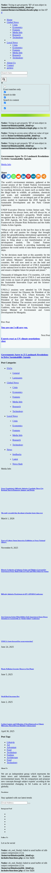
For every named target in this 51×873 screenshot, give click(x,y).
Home (9, 20)
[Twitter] (8, 176)
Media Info (17, 32)
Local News (12, 42)
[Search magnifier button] (4, 79)
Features (16, 30)
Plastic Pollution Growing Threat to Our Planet (17, 669)
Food (9, 750)
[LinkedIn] (23, 176)
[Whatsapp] (13, 176)
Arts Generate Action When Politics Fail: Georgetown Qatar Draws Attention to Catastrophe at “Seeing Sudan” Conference (24, 617)
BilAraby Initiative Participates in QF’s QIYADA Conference (22, 594)
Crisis (15, 25)
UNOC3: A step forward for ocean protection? (17, 641)
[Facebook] (3, 176)
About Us (11, 63)
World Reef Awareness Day (10, 696)
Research (16, 35)
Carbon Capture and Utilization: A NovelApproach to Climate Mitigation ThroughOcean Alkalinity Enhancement (22, 724)
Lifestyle (11, 742)
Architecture (12, 757)
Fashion (10, 755)
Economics (17, 27)
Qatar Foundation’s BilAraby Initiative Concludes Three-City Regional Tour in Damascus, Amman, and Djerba (22, 489)
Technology (17, 37)
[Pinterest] (28, 176)
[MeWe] (33, 176)
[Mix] (38, 176)
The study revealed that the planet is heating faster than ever (22, 513)
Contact (10, 65)
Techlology (12, 752)
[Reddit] (18, 176)
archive (10, 68)
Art (8, 745)
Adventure (11, 747)
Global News (13, 22)
